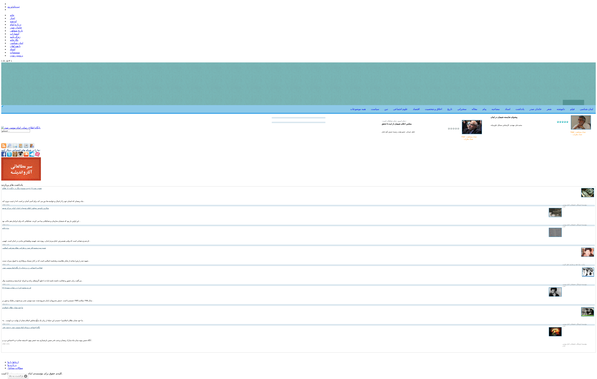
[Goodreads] (14, 155)
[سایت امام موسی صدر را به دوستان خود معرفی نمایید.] (14, 147)
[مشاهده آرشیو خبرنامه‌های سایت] (20, 147)
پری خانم (5, 228)
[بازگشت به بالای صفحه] (18, 376)
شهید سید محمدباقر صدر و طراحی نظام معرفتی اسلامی (24, 248)
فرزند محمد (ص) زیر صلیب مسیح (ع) (16, 288)
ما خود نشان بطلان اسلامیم (12, 307)
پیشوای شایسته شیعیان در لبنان (504, 117)
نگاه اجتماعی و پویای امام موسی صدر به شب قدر (21, 327)
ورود (9, 6)
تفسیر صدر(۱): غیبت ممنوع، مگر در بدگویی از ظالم (22, 188)
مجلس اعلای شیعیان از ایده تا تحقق (397, 124)
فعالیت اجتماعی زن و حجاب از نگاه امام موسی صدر (22, 268)
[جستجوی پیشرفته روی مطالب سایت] (9, 147)
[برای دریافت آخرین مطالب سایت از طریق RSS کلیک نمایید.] (3, 147)
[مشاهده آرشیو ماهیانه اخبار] (26, 147)
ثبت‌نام (16, 6)
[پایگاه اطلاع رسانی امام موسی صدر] (20, 127)
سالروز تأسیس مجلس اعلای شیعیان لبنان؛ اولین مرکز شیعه (25, 208)
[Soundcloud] (26, 155)
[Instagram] (20, 155)
